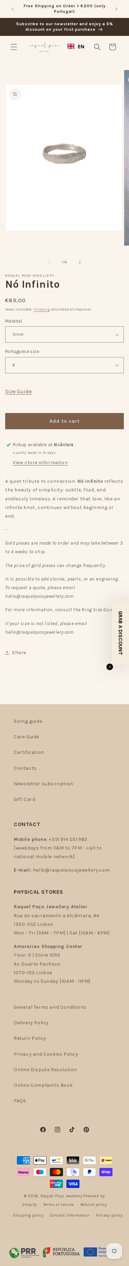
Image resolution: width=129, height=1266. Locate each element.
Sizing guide (28, 721)
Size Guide (18, 391)
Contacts (25, 768)
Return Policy (30, 1038)
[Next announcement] (116, 9)
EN (81, 46)
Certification (29, 752)
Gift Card (24, 799)
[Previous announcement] (12, 9)
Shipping (41, 309)
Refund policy (93, 1204)
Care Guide (26, 737)
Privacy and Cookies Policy (46, 1054)
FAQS (20, 1101)
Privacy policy (109, 1215)
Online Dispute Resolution (45, 1070)
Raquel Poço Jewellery (62, 1196)
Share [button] (19, 652)
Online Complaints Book (43, 1085)
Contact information (69, 1215)
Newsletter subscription (43, 784)
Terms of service (58, 1204)
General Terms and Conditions (50, 1007)
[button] (13, 47)
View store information (40, 463)
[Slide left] (49, 262)
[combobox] (76, 46)
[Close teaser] (109, 666)
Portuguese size (22, 351)
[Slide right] (79, 262)
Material (13, 321)
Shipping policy (28, 1215)
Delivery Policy (31, 1023)
